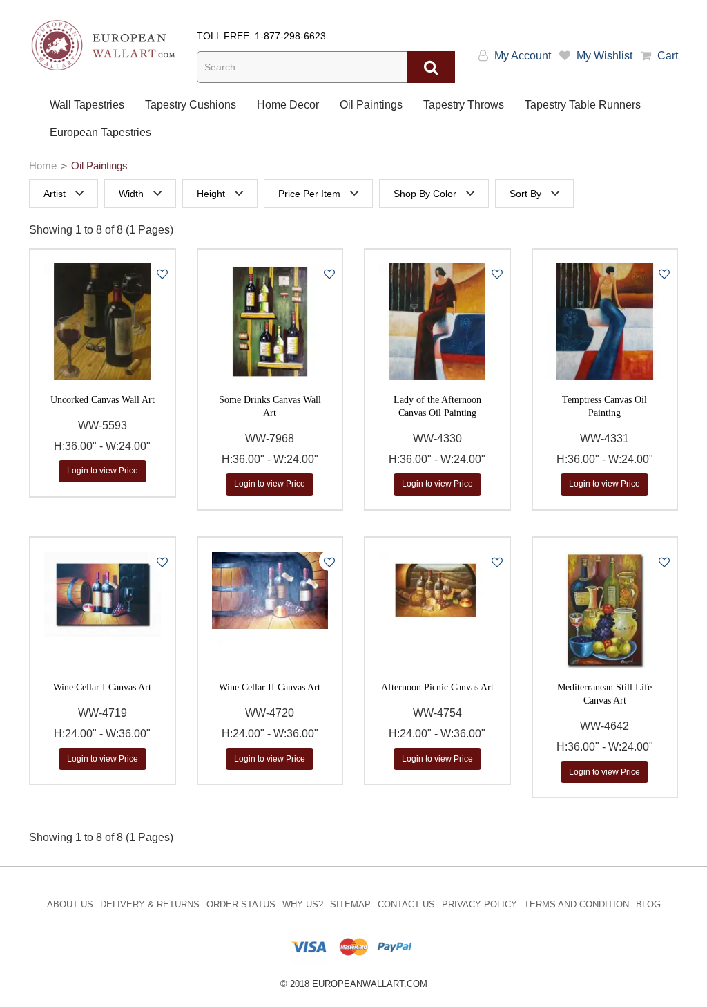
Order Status (240, 904)
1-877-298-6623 (290, 35)
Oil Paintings (371, 105)
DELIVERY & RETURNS (150, 904)
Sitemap (350, 904)
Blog (648, 904)
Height (211, 193)
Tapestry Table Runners (583, 105)
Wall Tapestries (87, 105)
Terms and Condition (576, 904)
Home (43, 165)
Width (131, 193)
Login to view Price (102, 471)
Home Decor (288, 105)
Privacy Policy (479, 904)
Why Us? (302, 904)
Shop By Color (425, 193)
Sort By (525, 193)
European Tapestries (100, 132)
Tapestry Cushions (190, 105)
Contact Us (406, 904)
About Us (70, 904)
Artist (54, 193)
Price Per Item (309, 193)
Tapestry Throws (463, 105)
